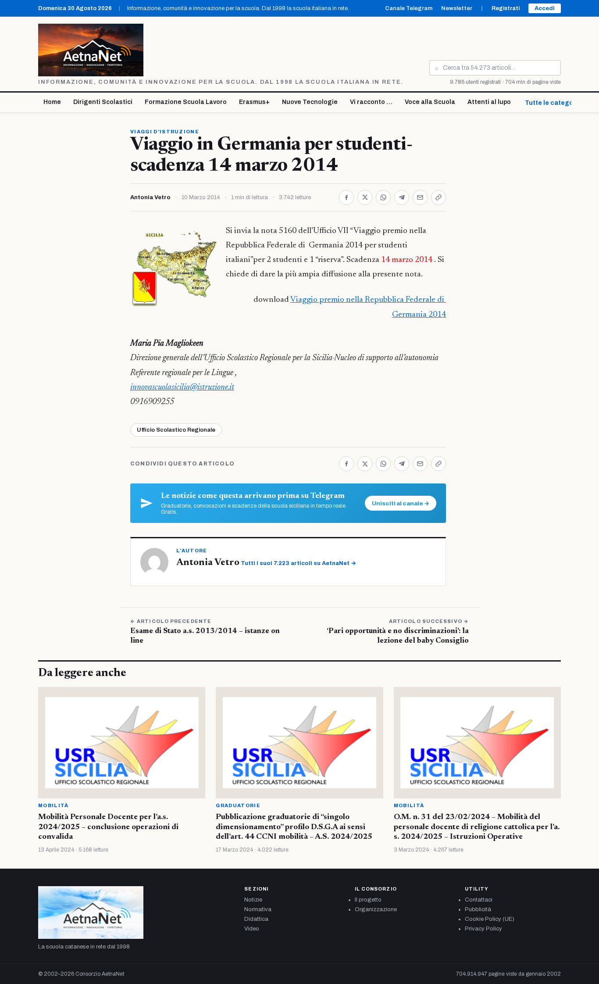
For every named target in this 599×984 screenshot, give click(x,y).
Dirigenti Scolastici (102, 102)
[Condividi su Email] (420, 197)
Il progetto (368, 900)
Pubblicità (478, 909)
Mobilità (53, 805)
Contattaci (478, 900)
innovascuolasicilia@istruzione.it (182, 387)
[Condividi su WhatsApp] (383, 197)
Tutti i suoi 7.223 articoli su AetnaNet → (298, 563)
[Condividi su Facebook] (346, 197)
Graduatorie (238, 805)
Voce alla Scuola (430, 102)
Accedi (545, 8)
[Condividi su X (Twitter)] (364, 197)
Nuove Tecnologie (310, 102)
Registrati (506, 8)
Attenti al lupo (489, 102)
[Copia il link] (438, 197)
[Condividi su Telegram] (401, 197)
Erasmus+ (254, 102)
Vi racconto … (371, 102)
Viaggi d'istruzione (164, 131)
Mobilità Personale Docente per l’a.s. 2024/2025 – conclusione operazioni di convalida (108, 827)
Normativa (257, 909)
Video (251, 929)
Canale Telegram (408, 8)
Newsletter (456, 8)
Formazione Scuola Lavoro (186, 102)
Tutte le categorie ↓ (555, 103)
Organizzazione (376, 909)
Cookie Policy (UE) (489, 919)
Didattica (256, 919)
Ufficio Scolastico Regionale (176, 430)
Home (52, 102)
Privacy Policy (483, 929)
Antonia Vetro (150, 197)
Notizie (253, 900)
